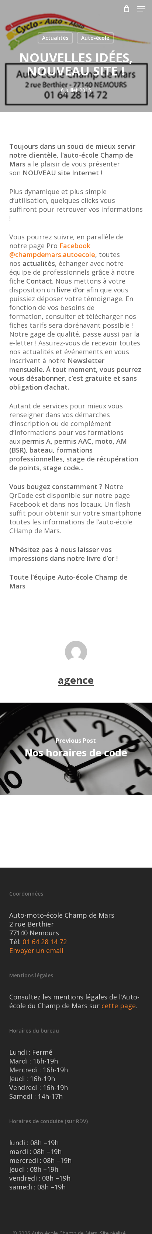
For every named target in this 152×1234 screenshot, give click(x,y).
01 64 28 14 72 (45, 941)
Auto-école (95, 37)
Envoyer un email (36, 950)
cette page (118, 1005)
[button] (141, 9)
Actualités (55, 37)
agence (76, 680)
